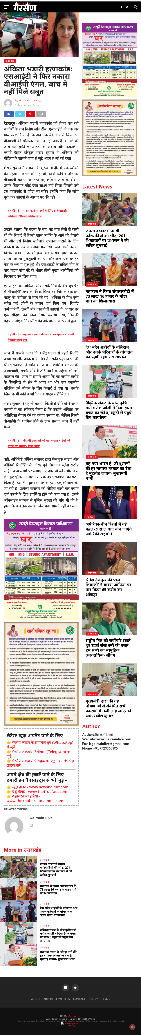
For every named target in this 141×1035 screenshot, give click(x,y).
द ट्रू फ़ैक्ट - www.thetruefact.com (39, 791)
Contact (79, 999)
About (35, 999)
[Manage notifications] (132, 1027)
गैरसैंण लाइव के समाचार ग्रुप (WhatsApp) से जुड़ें (40, 745)
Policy (93, 999)
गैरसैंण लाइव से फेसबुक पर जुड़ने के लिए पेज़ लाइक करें (40, 763)
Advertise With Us (57, 999)
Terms (105, 999)
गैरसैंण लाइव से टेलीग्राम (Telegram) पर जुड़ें (39, 754)
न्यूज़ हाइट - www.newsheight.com (40, 786)
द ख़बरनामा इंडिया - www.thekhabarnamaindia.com (35, 798)
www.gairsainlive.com (113, 739)
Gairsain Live (28, 100)
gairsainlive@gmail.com (110, 744)
